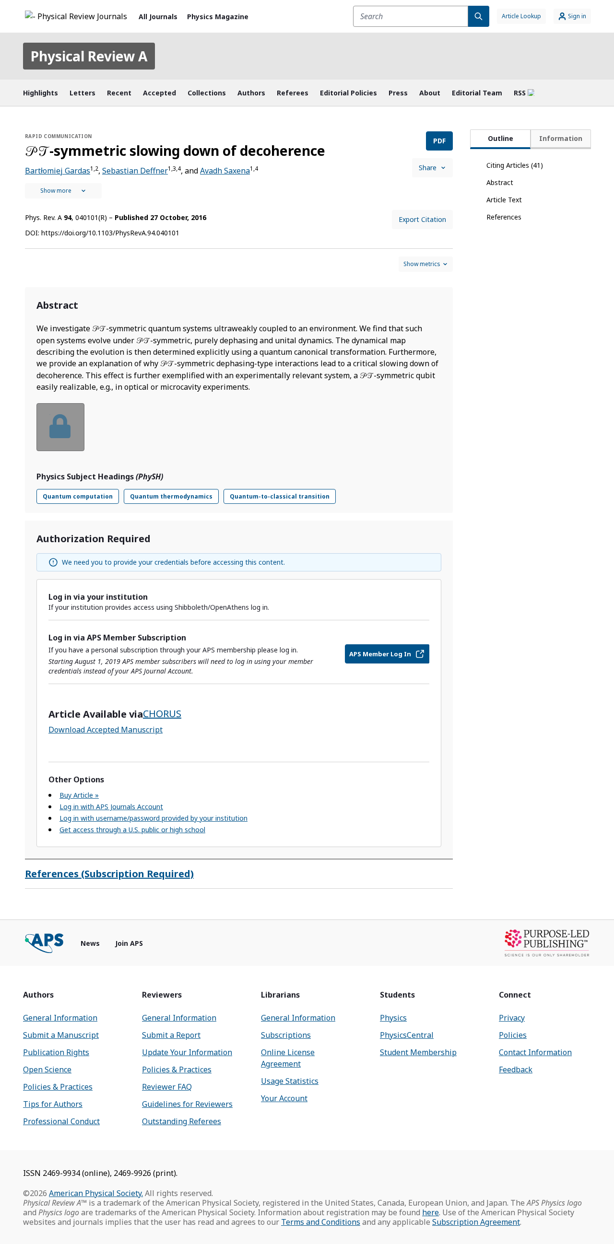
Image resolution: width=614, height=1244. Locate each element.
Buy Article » (79, 795)
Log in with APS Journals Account (111, 806)
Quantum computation (78, 496)
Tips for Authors (53, 1104)
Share (428, 167)
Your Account (284, 1098)
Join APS (129, 943)
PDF (439, 140)
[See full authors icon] (63, 190)
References (503, 216)
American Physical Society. (96, 1193)
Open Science (47, 1069)
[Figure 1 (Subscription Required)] (60, 427)
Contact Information (535, 1052)
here (430, 1212)
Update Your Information (187, 1052)
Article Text (504, 199)
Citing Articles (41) (514, 165)
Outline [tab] (500, 138)
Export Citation (422, 219)
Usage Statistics (290, 1081)
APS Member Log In (380, 654)
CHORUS (162, 713)
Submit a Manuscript (61, 1035)
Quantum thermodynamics (171, 496)
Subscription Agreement (476, 1222)
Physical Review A (89, 56)
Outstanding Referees (181, 1121)
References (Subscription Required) (109, 873)
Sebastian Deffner (135, 170)
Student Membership (418, 1052)
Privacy (512, 1017)
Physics (393, 1017)
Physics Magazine (217, 16)
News (90, 943)
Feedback (515, 1069)
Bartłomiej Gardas (57, 170)
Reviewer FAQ (167, 1086)
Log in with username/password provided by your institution (153, 818)
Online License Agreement (288, 1058)
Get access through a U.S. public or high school (132, 829)
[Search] (478, 16)
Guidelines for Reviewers (187, 1104)
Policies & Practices (58, 1086)
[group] (238, 433)
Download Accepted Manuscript (105, 729)
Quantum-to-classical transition (280, 496)
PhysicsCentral (407, 1035)
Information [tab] (560, 138)
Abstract (499, 182)
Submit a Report (171, 1035)
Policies (513, 1035)
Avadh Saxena (225, 170)
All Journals (158, 16)
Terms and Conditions (320, 1222)
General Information (60, 1017)
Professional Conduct (61, 1121)
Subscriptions (286, 1035)
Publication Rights (56, 1052)
